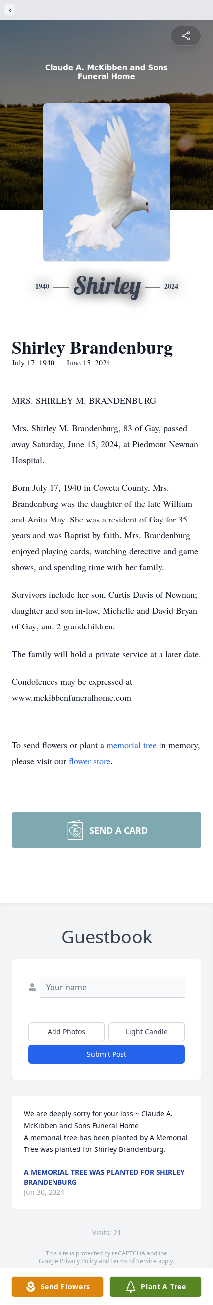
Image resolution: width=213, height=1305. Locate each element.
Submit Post (106, 1054)
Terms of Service (133, 1261)
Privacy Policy (78, 1261)
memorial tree (131, 745)
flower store (89, 761)
